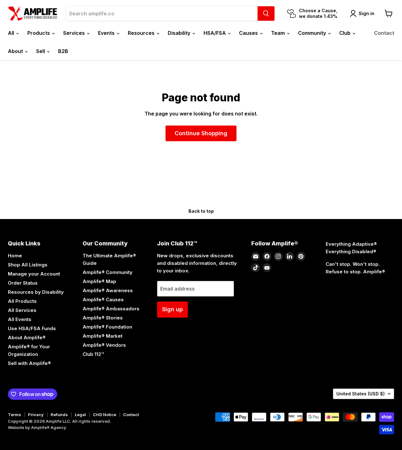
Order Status (23, 283)
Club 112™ (93, 354)
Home (15, 256)
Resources (142, 33)
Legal (80, 414)
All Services (22, 310)
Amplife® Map (99, 281)
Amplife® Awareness (108, 290)
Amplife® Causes (103, 300)
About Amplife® (27, 337)
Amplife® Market (102, 336)
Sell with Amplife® (29, 363)
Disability (180, 33)
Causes (249, 33)
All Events (19, 319)
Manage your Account (34, 274)
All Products (22, 301)
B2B (63, 51)
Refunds (59, 414)
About (16, 51)
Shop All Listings (27, 265)
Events (107, 33)
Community (312, 33)
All (11, 33)
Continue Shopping (201, 133)
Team (278, 33)
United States (360, 393)
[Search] (266, 13)
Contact (384, 33)
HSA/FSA (215, 33)
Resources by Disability (36, 292)
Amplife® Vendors (104, 345)
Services (74, 33)
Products (39, 33)
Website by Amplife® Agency (37, 427)
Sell (41, 51)
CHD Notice (104, 414)
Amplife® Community (108, 272)
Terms (14, 414)
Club (345, 33)
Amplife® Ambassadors (111, 309)
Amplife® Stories (103, 318)
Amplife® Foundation (107, 327)
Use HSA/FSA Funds (32, 328)
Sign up (172, 309)
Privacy (36, 414)
